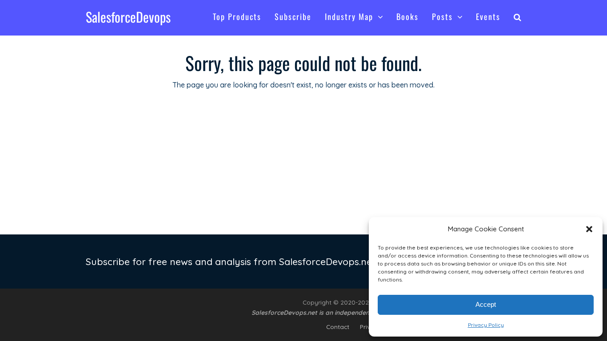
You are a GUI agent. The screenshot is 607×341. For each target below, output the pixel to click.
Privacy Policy (486, 324)
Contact (337, 326)
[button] (589, 229)
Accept (485, 304)
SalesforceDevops (128, 17)
